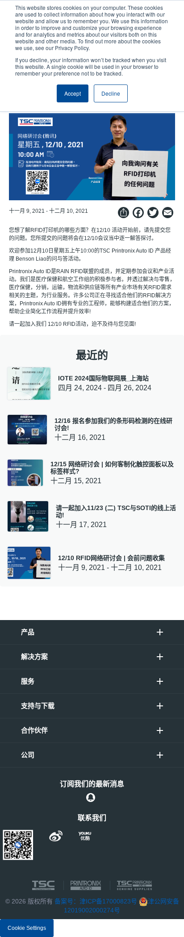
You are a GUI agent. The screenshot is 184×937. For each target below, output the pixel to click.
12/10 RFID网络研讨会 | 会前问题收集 (111, 557)
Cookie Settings (27, 928)
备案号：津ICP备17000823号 (95, 901)
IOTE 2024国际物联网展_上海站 (103, 378)
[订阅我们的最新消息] (90, 797)
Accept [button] (72, 93)
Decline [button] (110, 93)
